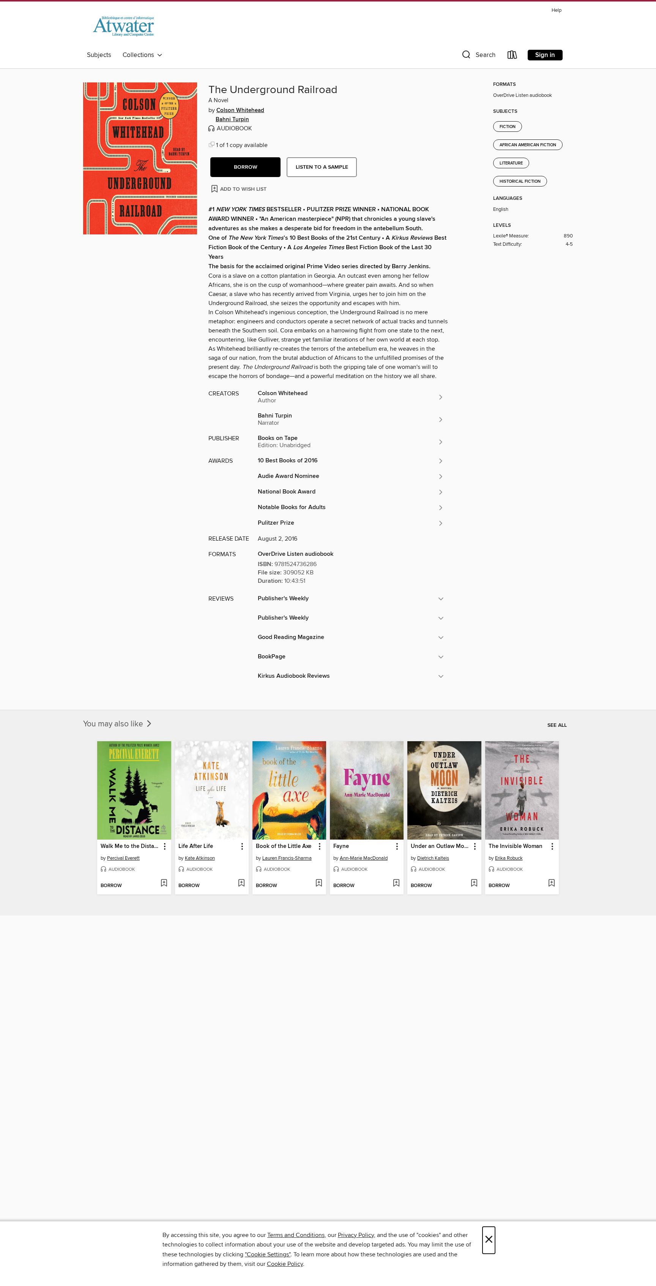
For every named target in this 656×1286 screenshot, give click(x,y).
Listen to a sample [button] (322, 167)
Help (556, 10)
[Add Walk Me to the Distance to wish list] (164, 884)
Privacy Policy (356, 1235)
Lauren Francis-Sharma (287, 858)
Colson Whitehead (240, 110)
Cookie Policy (285, 1264)
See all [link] (557, 725)
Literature (511, 163)
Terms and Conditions (296, 1235)
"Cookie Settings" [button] (267, 1254)
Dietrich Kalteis (433, 858)
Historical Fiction (520, 181)
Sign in (545, 55)
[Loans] (512, 56)
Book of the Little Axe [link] (283, 846)
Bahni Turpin (232, 119)
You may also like (114, 724)
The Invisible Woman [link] (515, 846)
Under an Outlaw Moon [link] (440, 846)
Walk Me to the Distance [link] (130, 846)
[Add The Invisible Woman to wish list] (551, 884)
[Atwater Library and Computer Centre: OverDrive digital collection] (123, 26)
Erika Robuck (509, 858)
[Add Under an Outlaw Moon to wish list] (474, 884)
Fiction (508, 127)
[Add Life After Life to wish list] (241, 884)
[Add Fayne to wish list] (396, 884)
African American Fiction (528, 145)
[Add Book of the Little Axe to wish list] (318, 884)
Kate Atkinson (200, 858)
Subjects (99, 55)
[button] (478, 56)
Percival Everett (123, 858)
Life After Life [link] (195, 846)
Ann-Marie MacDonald (364, 858)
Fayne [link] (341, 846)
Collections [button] (140, 55)
